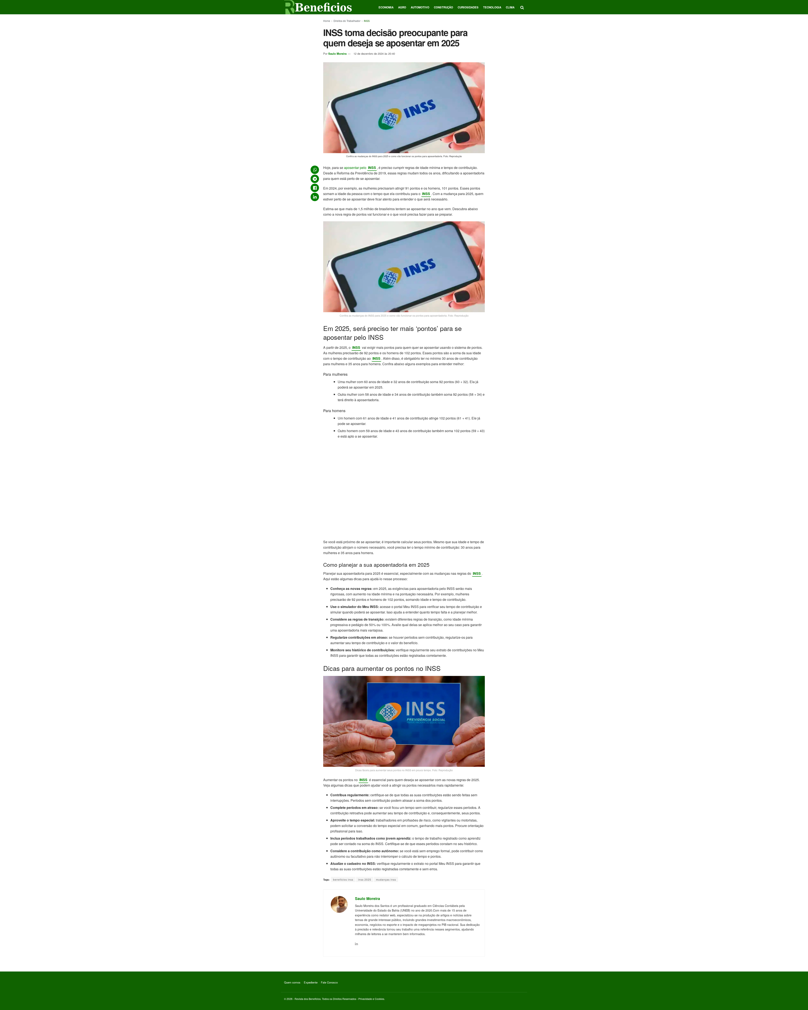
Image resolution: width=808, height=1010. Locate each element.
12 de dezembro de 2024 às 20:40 (374, 54)
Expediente (311, 982)
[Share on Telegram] (315, 179)
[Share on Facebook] (315, 188)
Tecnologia (492, 7)
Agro (402, 7)
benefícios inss (343, 879)
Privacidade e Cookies (371, 999)
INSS (367, 21)
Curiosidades (468, 7)
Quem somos (292, 982)
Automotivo (420, 7)
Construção (443, 7)
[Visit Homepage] (318, 7)
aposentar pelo (355, 167)
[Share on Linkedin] (315, 197)
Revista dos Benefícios (308, 999)
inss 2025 (364, 879)
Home (326, 21)
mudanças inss (386, 879)
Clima (510, 7)
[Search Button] (522, 7)
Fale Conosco (329, 982)
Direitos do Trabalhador (347, 21)
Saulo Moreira (337, 54)
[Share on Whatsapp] (315, 170)
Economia (386, 7)
